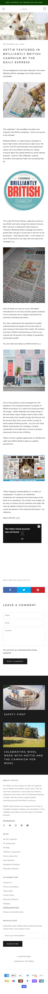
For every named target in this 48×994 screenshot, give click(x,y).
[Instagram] (16, 825)
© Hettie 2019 (24, 956)
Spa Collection (9, 860)
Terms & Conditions (11, 887)
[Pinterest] (22, 825)
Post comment (15, 661)
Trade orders (8, 891)
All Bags (6, 847)
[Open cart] (45, 9)
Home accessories (10, 856)
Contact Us (7, 882)
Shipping (6, 903)
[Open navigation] (3, 9)
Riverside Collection (11, 868)
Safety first (15, 714)
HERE (17, 518)
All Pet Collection (10, 839)
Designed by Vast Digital (24, 961)
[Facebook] (4, 825)
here (13, 241)
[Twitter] (10, 825)
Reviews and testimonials (13, 912)
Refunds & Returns (10, 899)
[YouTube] (27, 825)
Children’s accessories (11, 852)
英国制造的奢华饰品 (11, 908)
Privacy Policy (8, 895)
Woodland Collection (11, 864)
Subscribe (13, 944)
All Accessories (9, 843)
